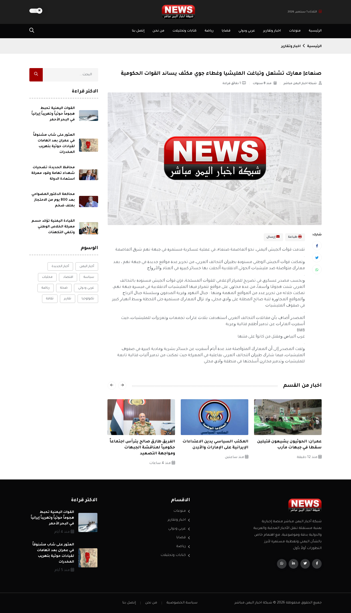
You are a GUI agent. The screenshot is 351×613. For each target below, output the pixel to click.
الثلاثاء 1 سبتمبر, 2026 (302, 12)
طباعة (293, 237)
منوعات (295, 31)
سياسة (89, 277)
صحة (64, 288)
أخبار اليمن (87, 266)
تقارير (67, 299)
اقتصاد (68, 277)
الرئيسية (315, 31)
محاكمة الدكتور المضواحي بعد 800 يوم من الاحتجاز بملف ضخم (53, 200)
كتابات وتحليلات (184, 31)
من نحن (158, 31)
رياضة (209, 31)
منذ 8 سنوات (262, 83)
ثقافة (49, 299)
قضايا (226, 31)
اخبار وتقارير (272, 31)
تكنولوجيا (88, 299)
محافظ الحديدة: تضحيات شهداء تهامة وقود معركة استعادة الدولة (53, 173)
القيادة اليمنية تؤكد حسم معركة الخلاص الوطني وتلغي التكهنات (53, 227)
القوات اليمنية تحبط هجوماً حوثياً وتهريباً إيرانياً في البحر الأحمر (53, 114)
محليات (47, 277)
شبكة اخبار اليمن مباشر (300, 83)
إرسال (271, 237)
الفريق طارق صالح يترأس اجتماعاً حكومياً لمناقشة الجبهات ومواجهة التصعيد (142, 448)
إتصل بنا (138, 31)
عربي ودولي (247, 31)
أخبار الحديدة (60, 266)
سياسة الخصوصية (181, 603)
